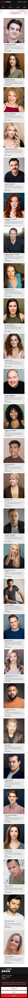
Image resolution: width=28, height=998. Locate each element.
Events (4, 978)
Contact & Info (7, 975)
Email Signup (6, 977)
